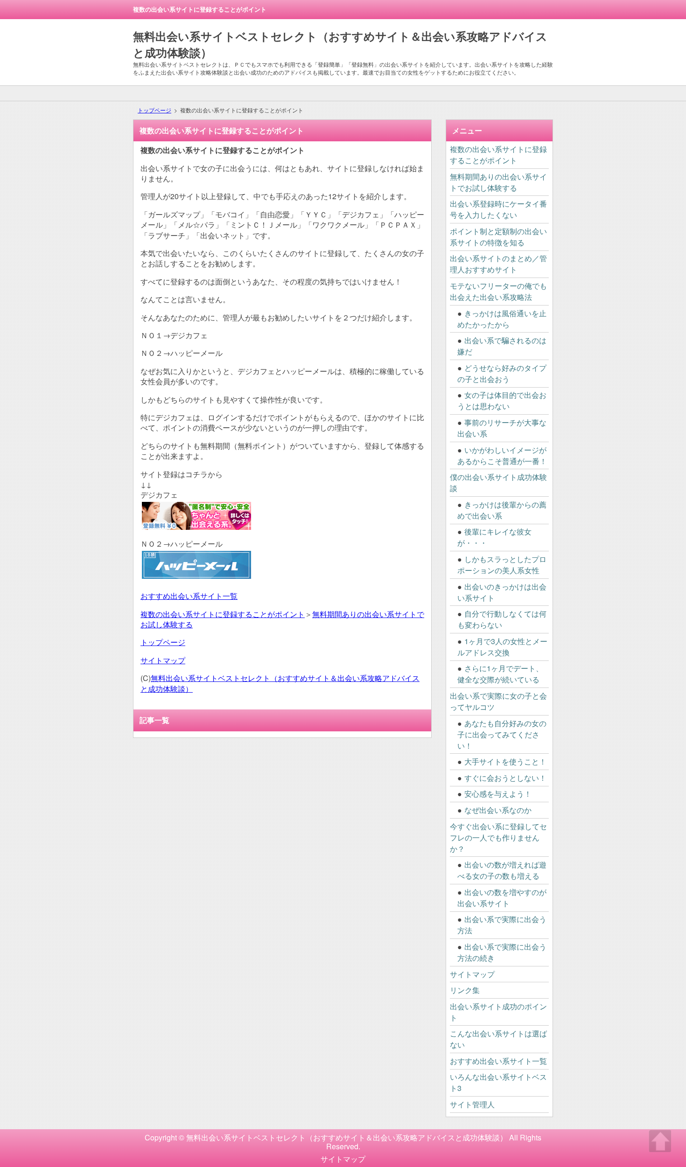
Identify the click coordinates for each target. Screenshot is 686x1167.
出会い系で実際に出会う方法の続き (501, 952)
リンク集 (465, 990)
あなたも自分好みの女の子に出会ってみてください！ (501, 734)
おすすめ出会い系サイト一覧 (189, 595)
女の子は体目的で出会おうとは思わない (501, 400)
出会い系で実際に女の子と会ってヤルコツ (498, 701)
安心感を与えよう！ (498, 793)
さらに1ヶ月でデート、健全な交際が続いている (500, 674)
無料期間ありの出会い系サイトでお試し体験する (498, 182)
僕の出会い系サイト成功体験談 (498, 482)
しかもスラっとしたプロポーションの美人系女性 (501, 565)
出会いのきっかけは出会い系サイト (501, 592)
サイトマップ (162, 660)
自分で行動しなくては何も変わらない (501, 619)
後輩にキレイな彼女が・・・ (494, 537)
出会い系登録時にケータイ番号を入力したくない (498, 209)
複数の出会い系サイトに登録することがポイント (222, 614)
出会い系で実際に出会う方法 (501, 925)
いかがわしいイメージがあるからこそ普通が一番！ (502, 455)
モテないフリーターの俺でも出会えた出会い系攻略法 (498, 291)
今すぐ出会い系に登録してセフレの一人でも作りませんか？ (498, 837)
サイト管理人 (472, 1104)
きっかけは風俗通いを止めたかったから (501, 319)
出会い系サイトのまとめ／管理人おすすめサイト (498, 264)
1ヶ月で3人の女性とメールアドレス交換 (502, 647)
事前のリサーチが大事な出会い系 (501, 428)
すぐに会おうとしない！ (505, 777)
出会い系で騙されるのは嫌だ (501, 346)
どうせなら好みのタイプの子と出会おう (501, 373)
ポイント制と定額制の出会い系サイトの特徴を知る (498, 237)
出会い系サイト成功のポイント (498, 1012)
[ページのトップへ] (660, 1141)
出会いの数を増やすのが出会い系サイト (501, 898)
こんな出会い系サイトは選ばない (498, 1039)
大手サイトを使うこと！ (505, 761)
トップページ (154, 110)
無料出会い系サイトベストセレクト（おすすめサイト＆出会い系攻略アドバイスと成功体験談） (280, 683)
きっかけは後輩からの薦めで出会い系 (501, 510)
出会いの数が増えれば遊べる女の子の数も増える (501, 870)
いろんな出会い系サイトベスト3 (498, 1082)
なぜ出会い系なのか (498, 810)
